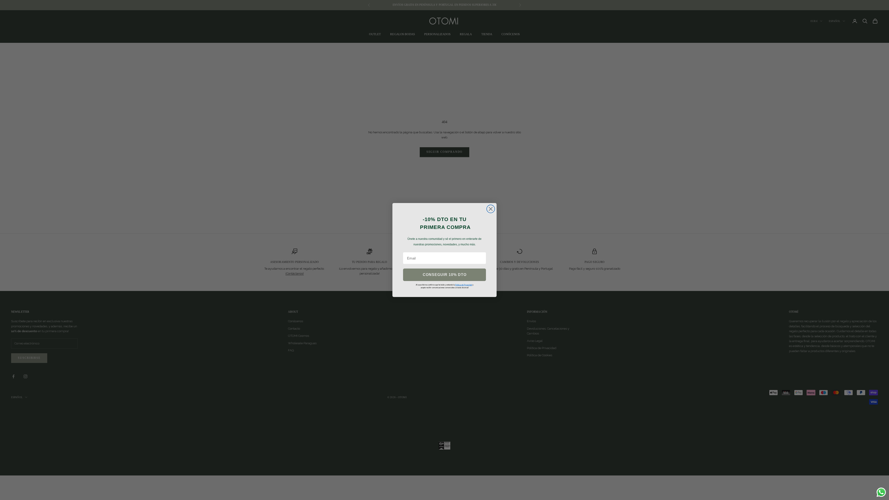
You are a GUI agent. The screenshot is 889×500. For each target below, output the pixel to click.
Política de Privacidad (463, 285)
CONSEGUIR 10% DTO (444, 275)
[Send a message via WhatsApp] (881, 492)
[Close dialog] (491, 209)
